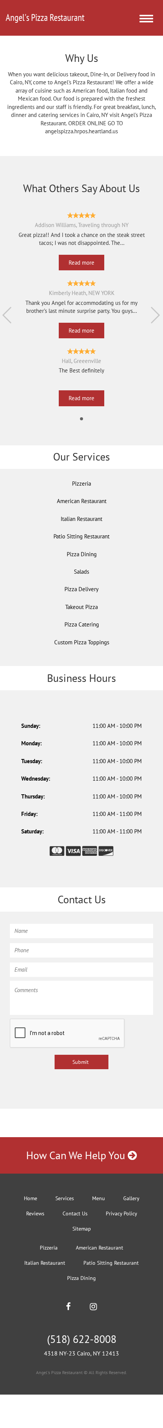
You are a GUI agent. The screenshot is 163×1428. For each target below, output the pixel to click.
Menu (98, 1198)
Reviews (35, 1213)
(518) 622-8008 (81, 1339)
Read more (81, 262)
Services (64, 1198)
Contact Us (75, 1213)
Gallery (131, 1198)
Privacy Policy (121, 1213)
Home (30, 1198)
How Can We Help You (77, 1155)
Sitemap (81, 1228)
